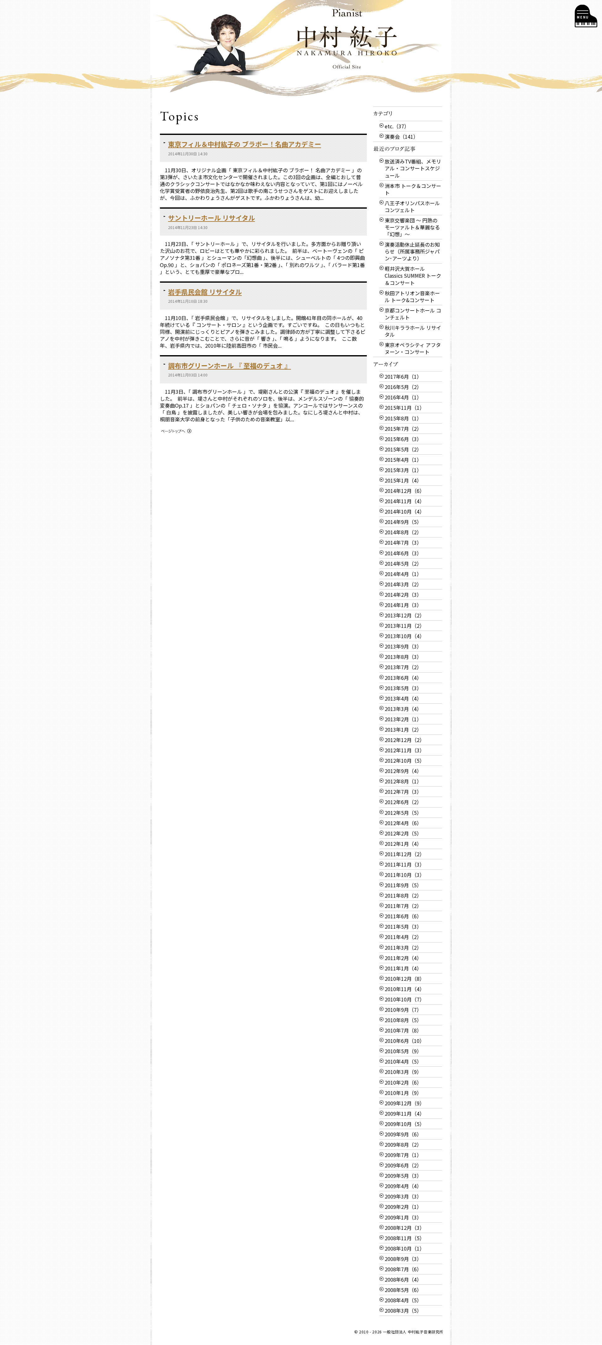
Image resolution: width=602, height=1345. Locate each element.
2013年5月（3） (403, 688)
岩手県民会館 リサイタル (205, 291)
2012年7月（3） (403, 791)
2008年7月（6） (403, 1269)
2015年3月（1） (403, 470)
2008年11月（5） (405, 1238)
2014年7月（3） (403, 542)
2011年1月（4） (403, 968)
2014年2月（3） (403, 594)
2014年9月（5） (403, 521)
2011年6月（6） (403, 916)
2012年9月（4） (403, 770)
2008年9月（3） (403, 1258)
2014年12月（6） (405, 490)
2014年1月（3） (403, 604)
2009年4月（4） (403, 1185)
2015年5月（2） (403, 449)
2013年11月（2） (405, 625)
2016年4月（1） (403, 397)
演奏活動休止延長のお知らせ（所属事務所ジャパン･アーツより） (412, 251)
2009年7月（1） (403, 1154)
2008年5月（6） (403, 1289)
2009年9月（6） (403, 1134)
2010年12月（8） (405, 978)
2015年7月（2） (403, 428)
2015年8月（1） (403, 418)
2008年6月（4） (403, 1279)
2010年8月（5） (403, 1020)
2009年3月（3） (403, 1196)
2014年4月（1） (403, 573)
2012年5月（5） (403, 812)
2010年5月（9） (403, 1051)
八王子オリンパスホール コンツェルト (412, 206)
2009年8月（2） (403, 1144)
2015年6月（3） (403, 438)
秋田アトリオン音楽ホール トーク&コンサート (412, 296)
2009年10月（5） (405, 1123)
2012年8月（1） (403, 781)
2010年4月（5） (403, 1061)
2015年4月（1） (403, 459)
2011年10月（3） (405, 874)
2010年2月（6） (403, 1082)
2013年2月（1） (403, 719)
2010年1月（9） (403, 1092)
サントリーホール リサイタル (211, 217)
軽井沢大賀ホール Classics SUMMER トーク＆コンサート (413, 275)
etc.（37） (397, 126)
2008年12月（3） (405, 1227)
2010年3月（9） (403, 1071)
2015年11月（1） (405, 407)
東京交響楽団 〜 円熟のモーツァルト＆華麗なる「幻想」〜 (412, 227)
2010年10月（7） (405, 999)
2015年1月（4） (403, 480)
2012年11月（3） (405, 750)
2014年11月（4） (405, 501)
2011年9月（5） (403, 885)
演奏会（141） (401, 136)
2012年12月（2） (405, 739)
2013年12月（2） (405, 615)
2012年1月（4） (403, 843)
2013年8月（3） (403, 656)
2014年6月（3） (403, 553)
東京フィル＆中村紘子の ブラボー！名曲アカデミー (244, 144)
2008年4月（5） (403, 1300)
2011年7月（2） (403, 905)
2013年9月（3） (403, 646)
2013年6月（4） (403, 677)
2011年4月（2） (403, 936)
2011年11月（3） (405, 864)
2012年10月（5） (405, 760)
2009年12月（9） (405, 1103)
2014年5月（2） (403, 563)
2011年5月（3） (403, 926)
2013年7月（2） (403, 667)
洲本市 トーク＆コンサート (413, 189)
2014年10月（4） (405, 511)
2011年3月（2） (403, 947)
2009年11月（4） (405, 1113)
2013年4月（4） (403, 698)
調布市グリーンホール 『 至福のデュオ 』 (229, 365)
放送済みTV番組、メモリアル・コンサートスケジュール (413, 168)
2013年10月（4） (405, 635)
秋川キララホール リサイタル (413, 331)
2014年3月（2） (403, 584)
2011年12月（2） (405, 854)
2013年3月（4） (403, 708)
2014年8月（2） (403, 532)
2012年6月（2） (403, 801)
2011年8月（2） (403, 895)
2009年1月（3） (403, 1217)
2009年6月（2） (403, 1165)
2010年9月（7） (403, 1009)
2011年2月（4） (403, 957)
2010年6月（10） (405, 1040)
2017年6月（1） (403, 376)
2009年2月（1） (403, 1206)
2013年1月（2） (403, 729)
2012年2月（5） (403, 833)
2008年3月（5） (403, 1310)
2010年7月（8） (403, 1030)
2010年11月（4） (405, 988)
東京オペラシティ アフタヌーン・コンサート (413, 348)
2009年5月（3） (403, 1175)
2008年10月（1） (405, 1248)
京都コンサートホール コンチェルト (413, 314)
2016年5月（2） (403, 386)
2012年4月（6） (403, 822)
